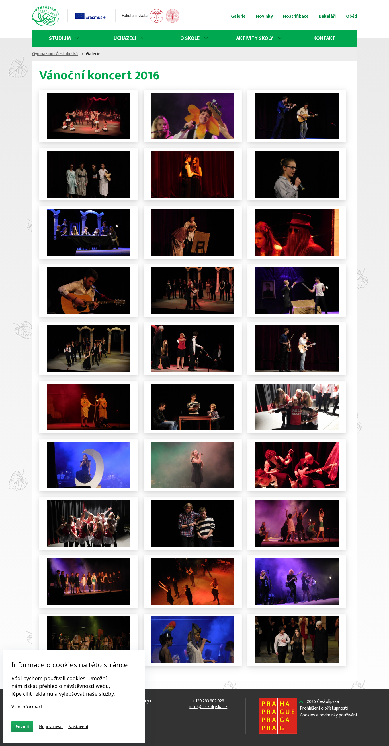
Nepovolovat (51, 726)
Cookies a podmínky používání (328, 715)
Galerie (238, 16)
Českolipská (323, 701)
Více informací (26, 707)
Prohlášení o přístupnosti (324, 708)
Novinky (264, 16)
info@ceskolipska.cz (208, 707)
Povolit (22, 726)
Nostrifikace (296, 16)
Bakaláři (327, 16)
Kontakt (324, 38)
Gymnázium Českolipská (55, 54)
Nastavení (78, 726)
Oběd (351, 16)
